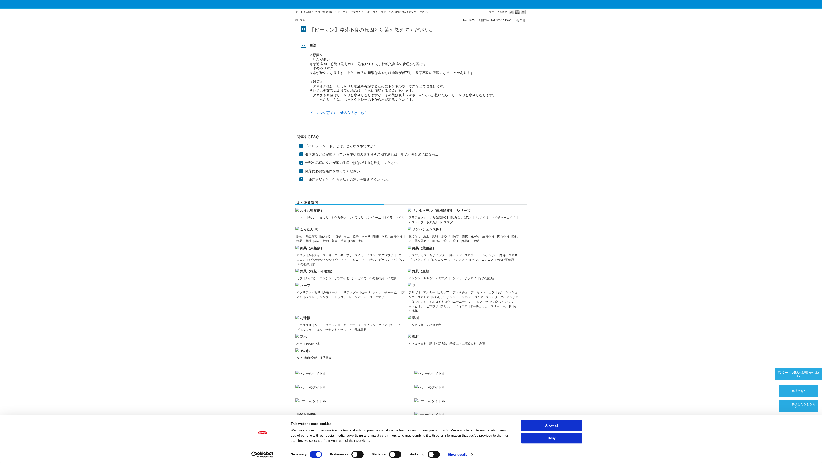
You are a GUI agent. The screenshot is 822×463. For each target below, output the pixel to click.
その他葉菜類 (505, 259)
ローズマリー (378, 297)
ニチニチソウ (462, 301)
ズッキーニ (373, 217)
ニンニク (487, 259)
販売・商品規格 (306, 236)
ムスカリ (308, 329)
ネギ (503, 255)
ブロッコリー (438, 259)
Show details (457, 454)
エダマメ (441, 278)
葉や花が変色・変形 (445, 241)
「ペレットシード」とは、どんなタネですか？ (341, 146)
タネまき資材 (418, 343)
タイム (377, 292)
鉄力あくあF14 (461, 217)
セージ (365, 292)
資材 (415, 336)
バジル (309, 297)
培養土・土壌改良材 (463, 343)
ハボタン (497, 301)
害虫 (376, 236)
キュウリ (323, 217)
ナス (311, 217)
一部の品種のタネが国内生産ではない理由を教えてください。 (353, 163)
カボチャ (314, 255)
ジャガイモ (359, 278)
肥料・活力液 (438, 343)
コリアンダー (350, 292)
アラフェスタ (418, 217)
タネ (299, 357)
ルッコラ (340, 297)
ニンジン (326, 278)
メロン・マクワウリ (379, 255)
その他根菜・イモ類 (382, 278)
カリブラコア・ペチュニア (456, 292)
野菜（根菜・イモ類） (317, 271)
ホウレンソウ (458, 259)
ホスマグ (447, 222)
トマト (300, 217)
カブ (299, 278)
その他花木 (312, 343)
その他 (305, 351)
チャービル (391, 292)
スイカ (399, 217)
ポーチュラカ (479, 306)
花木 (303, 336)
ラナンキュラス (335, 329)
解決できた (799, 391)
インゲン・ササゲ (421, 278)
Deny (551, 438)
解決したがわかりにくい (804, 405)
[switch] (357, 454)
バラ (299, 343)
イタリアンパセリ (308, 292)
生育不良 (396, 236)
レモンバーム (358, 297)
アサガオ (415, 292)
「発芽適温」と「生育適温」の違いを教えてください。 (348, 179)
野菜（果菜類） (324, 12)
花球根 (305, 318)
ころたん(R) (309, 229)
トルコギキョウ (439, 301)
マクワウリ (356, 217)
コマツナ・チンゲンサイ (480, 255)
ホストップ (416, 222)
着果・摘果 (339, 241)
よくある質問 (303, 12)
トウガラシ (338, 217)
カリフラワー (438, 255)
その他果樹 (433, 325)
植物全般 (311, 357)
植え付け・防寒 (330, 236)
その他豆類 (486, 278)
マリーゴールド (500, 306)
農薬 (482, 343)
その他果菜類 (306, 264)
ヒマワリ (432, 306)
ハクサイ (420, 259)
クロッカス (333, 325)
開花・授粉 (321, 241)
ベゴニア (461, 306)
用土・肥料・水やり (357, 236)
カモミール (330, 292)
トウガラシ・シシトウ (323, 259)
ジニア (478, 297)
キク (500, 292)
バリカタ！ (481, 217)
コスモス (423, 297)
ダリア (382, 325)
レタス (474, 259)
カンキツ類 (416, 325)
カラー (318, 325)
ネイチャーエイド (503, 217)
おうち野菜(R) (311, 210)
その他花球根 (358, 329)
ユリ (320, 329)
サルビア (438, 297)
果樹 (415, 318)
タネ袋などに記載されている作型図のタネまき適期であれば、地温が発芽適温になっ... (371, 154)
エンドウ (456, 278)
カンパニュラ (485, 292)
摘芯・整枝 (303, 241)
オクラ (388, 217)
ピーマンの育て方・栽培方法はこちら (338, 113)
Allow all (551, 425)
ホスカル (432, 222)
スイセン (370, 325)
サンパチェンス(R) (426, 229)
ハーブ (305, 285)
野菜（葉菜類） (424, 248)
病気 (385, 236)
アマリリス (303, 325)
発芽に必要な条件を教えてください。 (334, 171)
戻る (302, 19)
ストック (492, 297)
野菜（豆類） (422, 271)
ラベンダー (324, 297)
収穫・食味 (356, 241)
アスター (429, 292)
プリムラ (447, 306)
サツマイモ (341, 278)
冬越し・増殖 (471, 241)
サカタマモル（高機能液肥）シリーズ (441, 210)
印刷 (522, 20)
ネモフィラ (480, 301)
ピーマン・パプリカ (349, 12)
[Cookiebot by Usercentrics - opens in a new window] (262, 454)
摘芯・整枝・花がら (466, 236)
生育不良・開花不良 (495, 236)
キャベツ (456, 255)
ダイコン (311, 278)
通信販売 (326, 357)
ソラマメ (470, 278)
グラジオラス (352, 325)
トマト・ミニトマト (354, 259)
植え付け (415, 236)
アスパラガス (418, 255)
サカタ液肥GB (438, 217)
